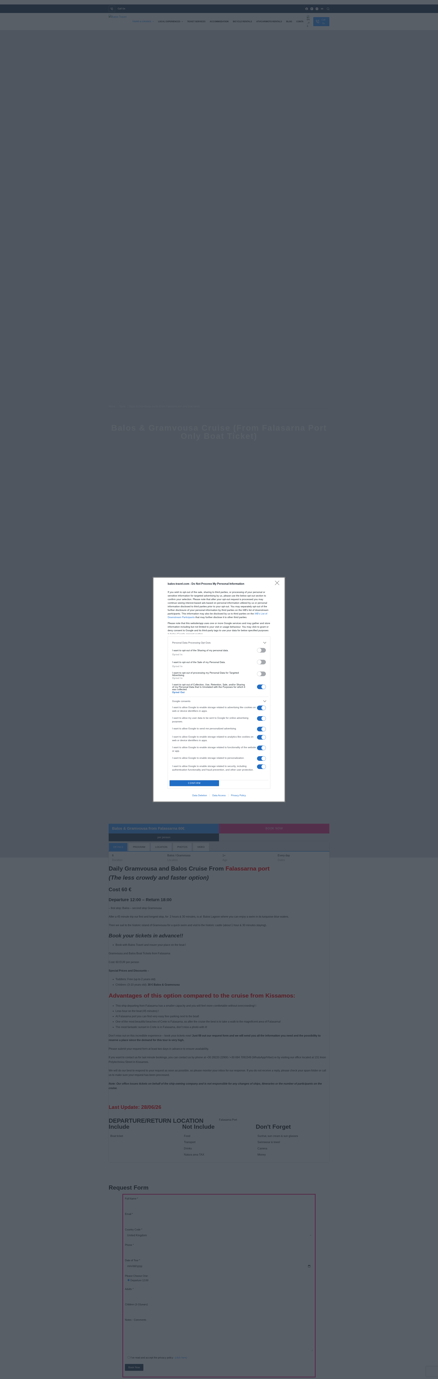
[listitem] (219, 643)
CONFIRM (194, 783)
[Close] (278, 584)
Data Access (219, 795)
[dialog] (219, 689)
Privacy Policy (238, 795)
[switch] (261, 650)
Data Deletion (199, 795)
